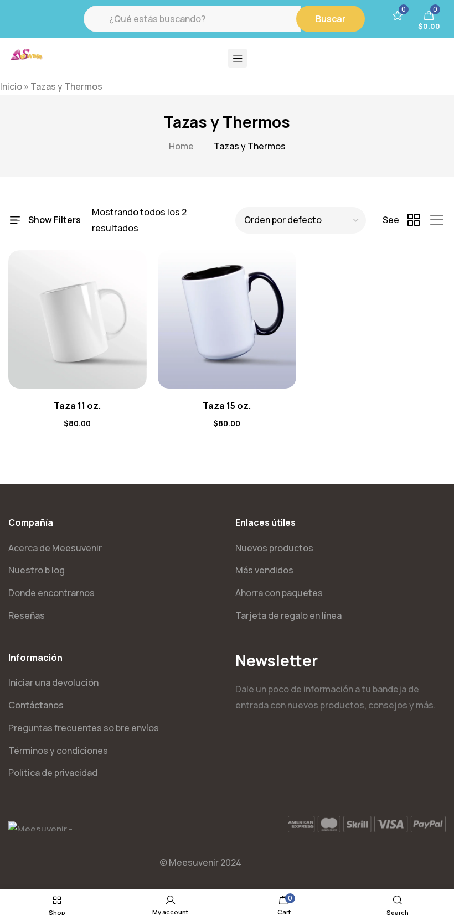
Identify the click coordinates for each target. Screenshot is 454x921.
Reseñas (26, 615)
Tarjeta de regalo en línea (288, 615)
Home (181, 146)
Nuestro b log (36, 570)
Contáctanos (36, 705)
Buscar (330, 19)
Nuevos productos (274, 548)
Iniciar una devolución (53, 682)
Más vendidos (264, 570)
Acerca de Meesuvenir (55, 548)
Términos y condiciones (58, 750)
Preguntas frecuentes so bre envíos (83, 728)
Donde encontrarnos (51, 593)
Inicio (11, 86)
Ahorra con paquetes (279, 593)
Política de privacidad (52, 773)
